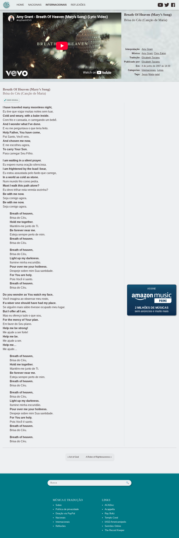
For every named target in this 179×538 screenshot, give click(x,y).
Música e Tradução (68, 500)
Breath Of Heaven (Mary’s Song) (147, 14)
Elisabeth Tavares (151, 57)
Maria (151, 74)
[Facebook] (173, 5)
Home (20, 4)
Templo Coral (111, 517)
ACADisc (109, 505)
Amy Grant (147, 49)
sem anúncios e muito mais (152, 299)
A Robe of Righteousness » (99, 457)
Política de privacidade (67, 509)
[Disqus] (151, 146)
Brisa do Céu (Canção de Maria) (145, 20)
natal (157, 74)
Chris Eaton (160, 53)
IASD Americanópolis (115, 522)
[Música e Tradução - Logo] (6, 5)
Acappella (110, 509)
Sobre (59, 505)
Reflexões (78, 4)
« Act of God (73, 457)
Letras (160, 70)
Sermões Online (113, 526)
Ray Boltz (110, 513)
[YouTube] (160, 5)
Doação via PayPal (65, 513)
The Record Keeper (114, 530)
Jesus (145, 74)
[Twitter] (167, 5)
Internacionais (56, 4)
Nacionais (34, 4)
